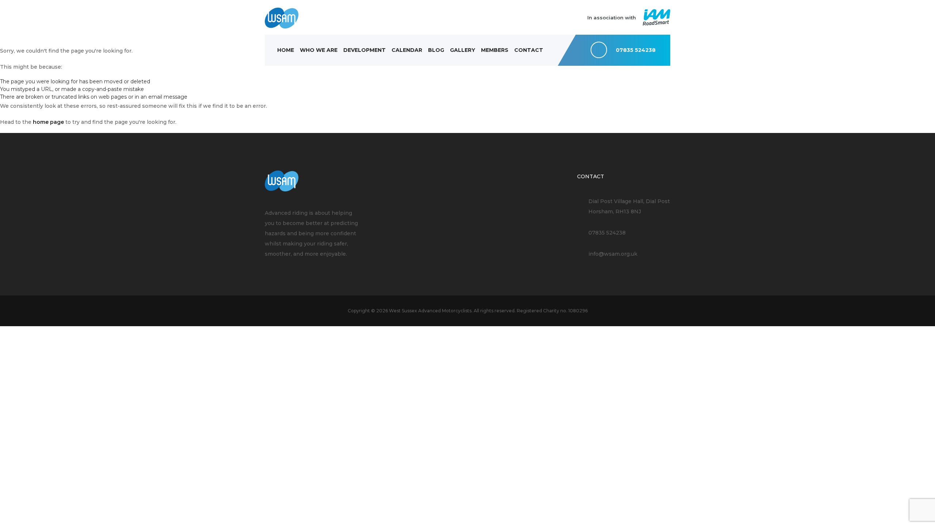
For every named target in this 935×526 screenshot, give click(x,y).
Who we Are (318, 50)
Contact (528, 50)
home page (48, 122)
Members (494, 50)
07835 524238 (607, 232)
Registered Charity (538, 310)
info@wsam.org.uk (612, 254)
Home (285, 50)
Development (364, 50)
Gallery (462, 50)
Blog (436, 50)
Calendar (407, 50)
